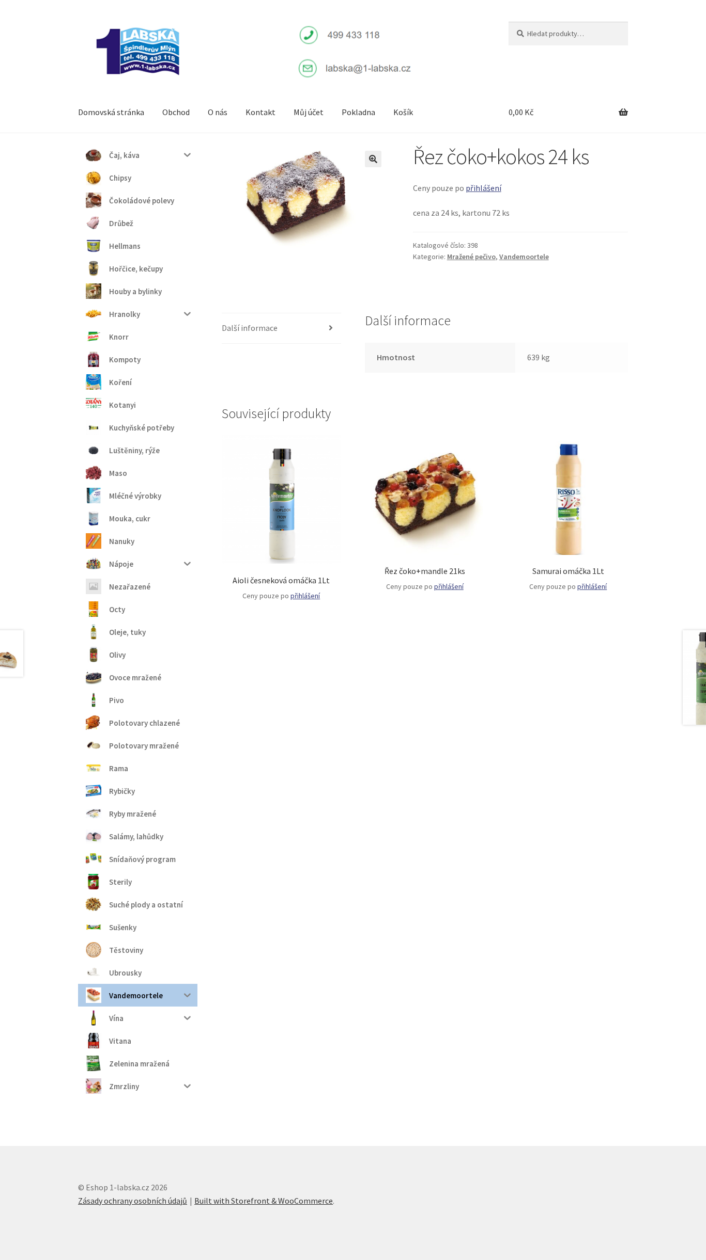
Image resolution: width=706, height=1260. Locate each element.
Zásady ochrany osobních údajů (132, 1200)
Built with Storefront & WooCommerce (263, 1200)
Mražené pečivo (471, 256)
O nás (217, 112)
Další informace (250, 328)
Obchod (176, 112)
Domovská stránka (111, 112)
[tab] (281, 328)
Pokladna (358, 112)
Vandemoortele (524, 256)
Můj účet (309, 112)
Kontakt (260, 112)
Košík (403, 112)
